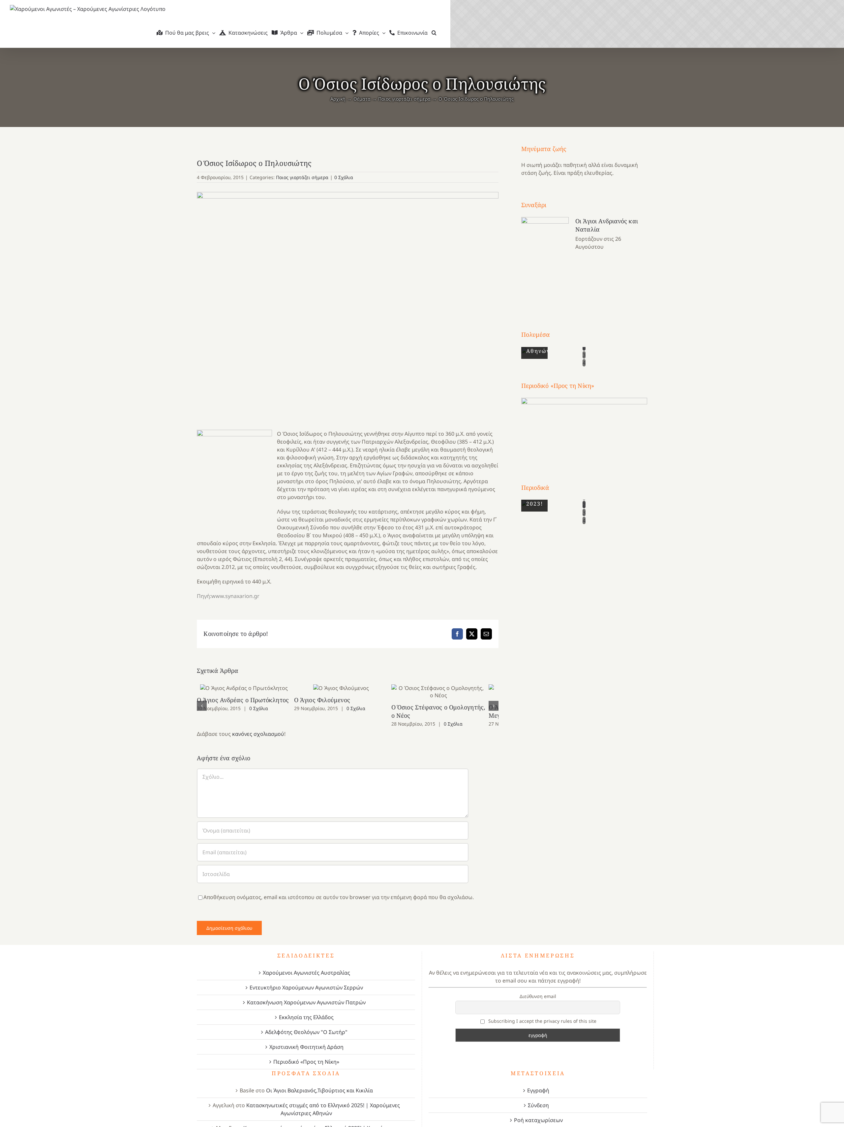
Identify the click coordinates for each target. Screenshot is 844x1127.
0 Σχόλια (343, 177)
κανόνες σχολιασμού (258, 733)
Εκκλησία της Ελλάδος (306, 1017)
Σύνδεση (538, 1105)
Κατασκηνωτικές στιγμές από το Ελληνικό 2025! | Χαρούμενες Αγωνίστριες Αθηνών (323, 1109)
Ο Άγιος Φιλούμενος (347, 688)
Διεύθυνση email (538, 996)
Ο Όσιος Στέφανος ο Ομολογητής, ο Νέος (449, 691)
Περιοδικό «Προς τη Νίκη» (306, 1061)
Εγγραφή (538, 1090)
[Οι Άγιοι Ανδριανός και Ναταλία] (545, 261)
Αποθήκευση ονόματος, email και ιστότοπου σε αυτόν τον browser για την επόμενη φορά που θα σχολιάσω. (338, 897)
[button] (434, 32)
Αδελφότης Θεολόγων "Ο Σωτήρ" (306, 1032)
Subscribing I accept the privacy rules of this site (541, 1021)
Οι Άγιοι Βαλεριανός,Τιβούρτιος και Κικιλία (319, 1090)
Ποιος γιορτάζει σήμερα (302, 177)
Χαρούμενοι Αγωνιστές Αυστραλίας (306, 972)
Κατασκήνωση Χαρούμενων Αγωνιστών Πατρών (306, 1002)
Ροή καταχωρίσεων (538, 1120)
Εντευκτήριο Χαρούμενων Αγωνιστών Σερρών (306, 987)
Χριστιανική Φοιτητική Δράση (306, 1046)
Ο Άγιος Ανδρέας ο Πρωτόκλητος (246, 688)
